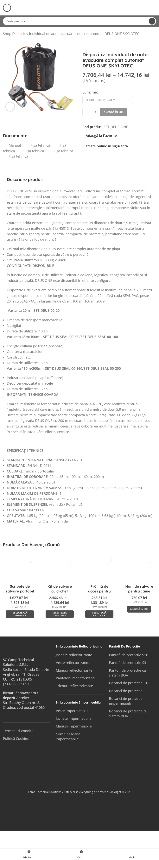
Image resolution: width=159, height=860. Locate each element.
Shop (7, 33)
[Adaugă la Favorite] (28, 559)
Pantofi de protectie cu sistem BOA (127, 672)
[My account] (154, 8)
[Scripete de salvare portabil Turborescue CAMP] (20, 568)
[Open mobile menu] (7, 8)
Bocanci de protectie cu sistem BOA (128, 713)
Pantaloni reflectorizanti (75, 678)
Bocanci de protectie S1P (129, 683)
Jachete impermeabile (74, 718)
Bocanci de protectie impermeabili (126, 701)
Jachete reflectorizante (74, 655)
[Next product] (153, 34)
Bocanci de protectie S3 (128, 690)
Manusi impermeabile (74, 726)
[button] (139, 609)
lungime (89, 92)
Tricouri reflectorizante (74, 685)
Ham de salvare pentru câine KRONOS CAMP (139, 591)
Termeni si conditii (18, 730)
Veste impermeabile (72, 710)
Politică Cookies (16, 738)
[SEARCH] (152, 21)
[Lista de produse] (149, 34)
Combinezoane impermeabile (68, 736)
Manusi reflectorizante (74, 670)
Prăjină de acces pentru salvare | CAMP (99, 591)
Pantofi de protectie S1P (128, 655)
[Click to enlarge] (10, 106)
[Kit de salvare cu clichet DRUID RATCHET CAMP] (60, 568)
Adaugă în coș (113, 112)
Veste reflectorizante (72, 662)
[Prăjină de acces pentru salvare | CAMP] (99, 568)
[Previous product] (144, 34)
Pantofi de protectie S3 (127, 662)
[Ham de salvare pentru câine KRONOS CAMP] (139, 568)
